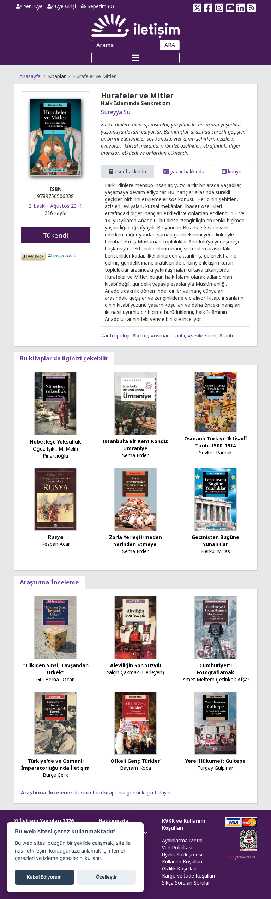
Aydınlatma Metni (182, 840)
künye (234, 171)
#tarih (226, 335)
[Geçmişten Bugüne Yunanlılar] (215, 498)
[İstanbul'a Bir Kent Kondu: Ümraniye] (135, 403)
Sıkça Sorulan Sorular (186, 882)
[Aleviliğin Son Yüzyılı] (135, 627)
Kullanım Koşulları (182, 861)
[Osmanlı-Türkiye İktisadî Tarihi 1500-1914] (215, 401)
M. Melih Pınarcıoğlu (60, 452)
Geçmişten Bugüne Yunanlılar (215, 540)
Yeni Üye (32, 6)
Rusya (55, 536)
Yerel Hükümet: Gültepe (215, 760)
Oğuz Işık (43, 448)
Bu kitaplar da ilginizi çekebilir (64, 358)
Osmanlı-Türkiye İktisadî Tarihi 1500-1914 (215, 442)
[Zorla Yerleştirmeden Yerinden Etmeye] (135, 498)
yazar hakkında (186, 171)
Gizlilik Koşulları (179, 868)
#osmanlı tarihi (168, 335)
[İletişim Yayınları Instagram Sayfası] (219, 6)
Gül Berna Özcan (55, 679)
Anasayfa (30, 76)
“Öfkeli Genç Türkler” (135, 760)
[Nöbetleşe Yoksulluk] (55, 403)
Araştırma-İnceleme (49, 582)
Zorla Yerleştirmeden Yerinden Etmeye (135, 540)
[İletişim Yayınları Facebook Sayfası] (208, 6)
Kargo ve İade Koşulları (188, 875)
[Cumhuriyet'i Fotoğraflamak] (215, 627)
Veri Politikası (177, 847)
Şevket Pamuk (215, 452)
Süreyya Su (115, 112)
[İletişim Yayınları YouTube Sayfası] (229, 6)
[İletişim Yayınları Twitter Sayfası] (197, 6)
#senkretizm (202, 335)
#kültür (140, 335)
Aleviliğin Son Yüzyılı (135, 665)
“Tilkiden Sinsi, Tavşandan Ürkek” (56, 669)
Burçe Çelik (55, 774)
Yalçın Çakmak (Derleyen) (135, 672)
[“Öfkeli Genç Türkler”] (135, 722)
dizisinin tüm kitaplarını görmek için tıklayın (95, 792)
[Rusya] (55, 498)
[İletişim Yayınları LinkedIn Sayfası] (240, 6)
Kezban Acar (55, 543)
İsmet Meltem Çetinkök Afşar (215, 679)
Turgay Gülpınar (215, 767)
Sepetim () (100, 6)
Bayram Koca (135, 767)
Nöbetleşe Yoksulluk (55, 441)
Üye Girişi (65, 6)
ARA (169, 45)
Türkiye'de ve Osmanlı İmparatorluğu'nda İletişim (55, 764)
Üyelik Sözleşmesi (182, 854)
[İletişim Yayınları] (135, 25)
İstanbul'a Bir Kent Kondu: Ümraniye (135, 445)
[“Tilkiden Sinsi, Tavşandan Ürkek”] (55, 627)
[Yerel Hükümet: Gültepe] (215, 722)
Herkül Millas (215, 551)
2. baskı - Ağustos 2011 (55, 206)
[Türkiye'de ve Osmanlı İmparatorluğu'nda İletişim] (55, 722)
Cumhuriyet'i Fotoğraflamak (215, 669)
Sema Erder (135, 455)
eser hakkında (129, 171)
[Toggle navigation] (135, 57)
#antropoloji (115, 335)
